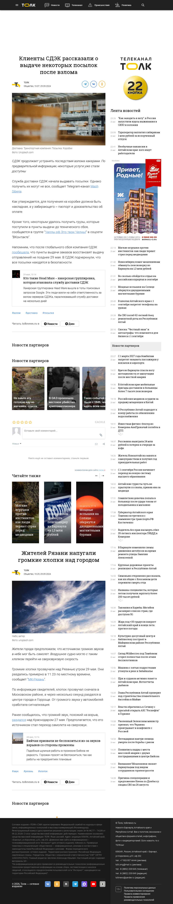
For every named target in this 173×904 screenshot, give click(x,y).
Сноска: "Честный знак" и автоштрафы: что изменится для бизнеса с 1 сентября (138, 333)
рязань (28, 771)
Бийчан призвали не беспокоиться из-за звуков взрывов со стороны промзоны (63, 743)
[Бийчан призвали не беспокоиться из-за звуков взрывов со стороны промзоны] (17, 749)
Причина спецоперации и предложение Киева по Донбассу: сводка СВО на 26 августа (138, 781)
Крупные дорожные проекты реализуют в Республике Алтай (137, 566)
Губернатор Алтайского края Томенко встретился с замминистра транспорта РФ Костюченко (136, 517)
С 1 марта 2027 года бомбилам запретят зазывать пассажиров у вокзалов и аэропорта (138, 359)
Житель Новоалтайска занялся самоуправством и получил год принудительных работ (137, 459)
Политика (126, 5)
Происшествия (101, 5)
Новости (55, 5)
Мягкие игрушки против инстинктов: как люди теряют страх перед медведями (25, 519)
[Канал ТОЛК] (69, 324)
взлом (16, 313)
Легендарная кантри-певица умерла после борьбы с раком (136, 740)
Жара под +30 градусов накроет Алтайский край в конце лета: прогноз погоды (137, 625)
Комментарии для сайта (90, 470)
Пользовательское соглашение (139, 891)
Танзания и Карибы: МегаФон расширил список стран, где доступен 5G (136, 611)
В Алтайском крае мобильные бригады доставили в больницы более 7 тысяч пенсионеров (137, 388)
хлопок (43, 771)
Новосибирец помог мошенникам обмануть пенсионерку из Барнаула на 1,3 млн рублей (57, 519)
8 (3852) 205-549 (128, 873)
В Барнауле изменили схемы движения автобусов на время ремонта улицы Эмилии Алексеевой (137, 552)
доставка (32, 313)
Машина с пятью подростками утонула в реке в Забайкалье (137, 669)
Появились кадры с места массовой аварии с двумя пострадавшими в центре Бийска (138, 753)
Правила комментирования (137, 894)
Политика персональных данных (140, 888)
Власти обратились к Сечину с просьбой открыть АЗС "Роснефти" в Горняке (138, 710)
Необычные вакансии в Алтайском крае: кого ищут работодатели (135, 150)
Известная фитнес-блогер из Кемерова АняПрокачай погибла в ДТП (139, 427)
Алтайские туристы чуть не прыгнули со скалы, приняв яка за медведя (139, 487)
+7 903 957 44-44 (128, 860)
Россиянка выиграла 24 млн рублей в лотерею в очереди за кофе (136, 445)
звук (15, 771)
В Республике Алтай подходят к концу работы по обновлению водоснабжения (137, 413)
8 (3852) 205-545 (128, 869)
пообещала (20, 252)
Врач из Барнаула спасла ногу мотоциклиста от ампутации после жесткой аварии (136, 374)
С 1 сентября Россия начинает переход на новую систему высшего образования (136, 473)
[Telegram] (85, 84)
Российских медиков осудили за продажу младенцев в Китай (138, 400)
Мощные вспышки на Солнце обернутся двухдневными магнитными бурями (91, 522)
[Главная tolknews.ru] (28, 5)
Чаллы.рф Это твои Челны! (65, 232)
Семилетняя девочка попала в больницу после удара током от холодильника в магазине (137, 501)
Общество (28, 86)
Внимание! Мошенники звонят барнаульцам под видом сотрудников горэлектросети (137, 767)
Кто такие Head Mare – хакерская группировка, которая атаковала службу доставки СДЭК (59, 280)
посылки (48, 313)
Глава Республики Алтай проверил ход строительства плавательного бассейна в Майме (139, 696)
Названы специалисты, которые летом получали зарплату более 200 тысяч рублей (138, 593)
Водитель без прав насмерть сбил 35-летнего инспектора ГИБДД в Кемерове (138, 533)
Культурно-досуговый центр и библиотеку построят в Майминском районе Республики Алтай (139, 641)
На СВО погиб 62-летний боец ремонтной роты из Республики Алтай (137, 319)
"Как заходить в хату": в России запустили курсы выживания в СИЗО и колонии (137, 121)
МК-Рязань (36, 679)
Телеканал (77, 5)
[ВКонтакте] (93, 84)
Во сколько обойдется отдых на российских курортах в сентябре (138, 277)
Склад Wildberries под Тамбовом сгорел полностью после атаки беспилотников (137, 657)
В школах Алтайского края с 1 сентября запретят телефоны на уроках (137, 304)
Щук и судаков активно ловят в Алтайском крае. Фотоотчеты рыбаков (137, 682)
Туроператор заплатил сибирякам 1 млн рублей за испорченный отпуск (139, 136)
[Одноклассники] (102, 84)
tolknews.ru (130, 823)
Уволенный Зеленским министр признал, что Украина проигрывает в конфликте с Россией (138, 726)
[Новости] (50, 324)
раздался (19, 720)
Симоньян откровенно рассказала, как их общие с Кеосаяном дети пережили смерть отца (139, 579)
